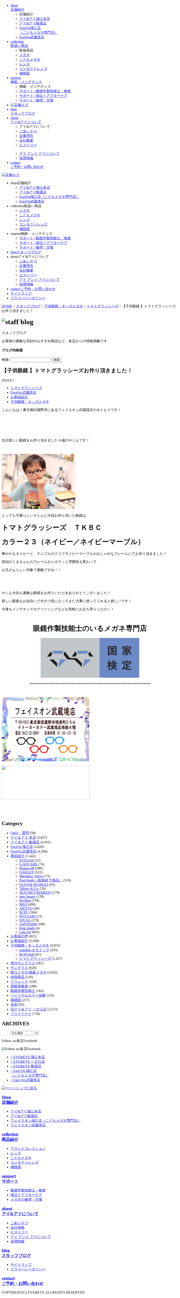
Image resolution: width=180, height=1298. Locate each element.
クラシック (19, 981)
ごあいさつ (28, 131)
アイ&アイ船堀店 (33, 23)
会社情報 (18, 1227)
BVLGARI (27, 916)
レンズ (24, 64)
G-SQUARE (28, 864)
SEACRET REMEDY (35, 892)
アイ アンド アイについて (39, 153)
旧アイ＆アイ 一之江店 (29, 1009)
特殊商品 (18, 977)
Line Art (25, 932)
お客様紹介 (19, 397)
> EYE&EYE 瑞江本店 (28, 1057)
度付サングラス (23, 963)
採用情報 (26, 158)
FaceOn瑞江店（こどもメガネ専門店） (49, 197)
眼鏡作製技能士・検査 (28, 1190)
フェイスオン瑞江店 (46, 1120)
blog (26, 252)
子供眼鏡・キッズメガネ (30, 402)
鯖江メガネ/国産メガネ (29, 972)
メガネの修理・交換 (26, 1199)
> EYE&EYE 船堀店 (26, 1066)
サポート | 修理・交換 (36, 100)
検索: (6, 359)
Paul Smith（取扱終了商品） (41, 880)
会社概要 (26, 140)
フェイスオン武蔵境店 (28, 1125)
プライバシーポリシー (28, 1269)
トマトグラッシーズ (26, 388)
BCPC (24, 912)
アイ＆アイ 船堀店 (25, 842)
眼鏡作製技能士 (23, 991)
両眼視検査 (19, 986)
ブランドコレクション (28, 1148)
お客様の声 (19, 936)
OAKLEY (26, 872)
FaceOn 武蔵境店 (23, 392)
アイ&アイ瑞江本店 (34, 19)
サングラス (19, 968)
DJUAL (25, 920)
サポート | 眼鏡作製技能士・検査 (45, 91)
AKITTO (26, 908)
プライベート (21, 1014)
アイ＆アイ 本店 (23, 837)
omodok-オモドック (34, 950)
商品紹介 (18, 856)
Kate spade (27, 928)
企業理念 (26, 136)
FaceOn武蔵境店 (31, 37)
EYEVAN (26, 860)
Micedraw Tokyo (31, 876)
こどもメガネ (29, 59)
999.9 (23, 904)
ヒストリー (28, 145)
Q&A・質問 (20, 833)
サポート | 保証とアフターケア (43, 96)
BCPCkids (26, 954)
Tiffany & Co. (29, 888)
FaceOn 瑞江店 (22, 847)
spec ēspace (27, 896)
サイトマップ (21, 1264)
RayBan (25, 900)
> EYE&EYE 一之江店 (28, 1061)
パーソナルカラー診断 (28, 995)
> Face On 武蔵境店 (25, 1080)
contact (33, 289)
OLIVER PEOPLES (34, 885)
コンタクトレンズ (33, 69)
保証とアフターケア (26, 1195)
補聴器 (24, 73)
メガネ (24, 55)
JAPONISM (28, 924)
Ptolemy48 (26, 868)
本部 (14, 1004)
